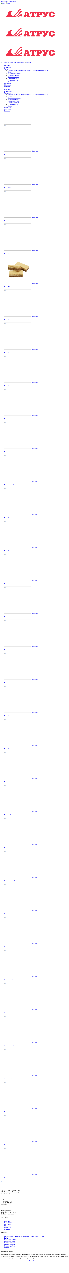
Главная (3, 127)
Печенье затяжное (9, 1243)
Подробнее (35, 151)
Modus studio (31, 1261)
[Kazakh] (22, 62)
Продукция (7, 1224)
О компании (8, 1222)
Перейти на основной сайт (9, 1)
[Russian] (28, 62)
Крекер (6, 1247)
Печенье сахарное (9, 1244)
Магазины (7, 1226)
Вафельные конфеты (10, 1239)
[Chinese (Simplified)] (7, 62)
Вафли (6, 1238)
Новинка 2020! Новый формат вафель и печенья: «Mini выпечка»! (24, 1236)
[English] (17, 62)
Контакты (7, 1229)
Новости (7, 1221)
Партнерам (7, 1227)
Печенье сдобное (9, 1246)
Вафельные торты (9, 1241)
